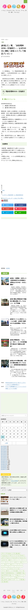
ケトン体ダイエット (21, 562)
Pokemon (8, 557)
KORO (8, 268)
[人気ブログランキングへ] (4, 201)
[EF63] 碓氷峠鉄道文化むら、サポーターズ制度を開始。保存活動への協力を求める (18, 521)
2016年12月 (4, 461)
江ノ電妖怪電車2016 (18, 195)
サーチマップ (4, 566)
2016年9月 (4, 466)
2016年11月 (4, 462)
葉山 (24, 573)
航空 (21, 590)
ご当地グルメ (10, 560)
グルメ (13, 590)
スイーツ (11, 566)
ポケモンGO (16, 568)
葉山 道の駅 (4, 579)
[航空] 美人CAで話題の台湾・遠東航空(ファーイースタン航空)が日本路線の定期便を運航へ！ (18, 510)
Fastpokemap (4, 555)
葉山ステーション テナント (7, 577)
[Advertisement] (14, 26)
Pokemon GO (22, 557)
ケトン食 (3, 564)
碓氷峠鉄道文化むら (10, 573)
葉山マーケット (19, 577)
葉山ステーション (21, 575)
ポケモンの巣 (4, 570)
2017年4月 (4, 454)
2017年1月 (4, 459)
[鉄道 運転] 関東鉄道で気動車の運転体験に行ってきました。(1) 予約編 (18, 301)
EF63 (2, 553)
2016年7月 (4, 469)
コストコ (20, 564)
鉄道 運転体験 (4, 581)
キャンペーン (18, 560)
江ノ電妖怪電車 (9, 195)
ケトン (24, 560)
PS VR (8, 590)
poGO (2, 557)
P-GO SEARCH (20, 555)
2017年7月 (4, 449)
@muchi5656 (14, 480)
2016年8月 (4, 467)
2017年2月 (4, 457)
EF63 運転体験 (16, 553)
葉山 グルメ (12, 575)
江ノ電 (4, 195)
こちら (9, 479)
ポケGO (10, 568)
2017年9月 (4, 446)
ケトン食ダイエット (11, 564)
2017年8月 (4, 448)
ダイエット (4, 568)
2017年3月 (4, 456)
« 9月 (6, 443)
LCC (14, 555)
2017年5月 (4, 453)
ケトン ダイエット (5, 562)
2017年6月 (4, 451)
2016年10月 (4, 464)
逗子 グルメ (16, 579)
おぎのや (3, 560)
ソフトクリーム (18, 566)
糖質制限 (19, 573)
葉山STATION (4, 575)
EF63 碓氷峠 (8, 553)
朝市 (4, 590)
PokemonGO (15, 557)
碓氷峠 (3, 573)
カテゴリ (3, 488)
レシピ (10, 570)
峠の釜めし (16, 570)
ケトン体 (14, 562)
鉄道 (3, 190)
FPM (10, 555)
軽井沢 (10, 579)
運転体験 (22, 579)
